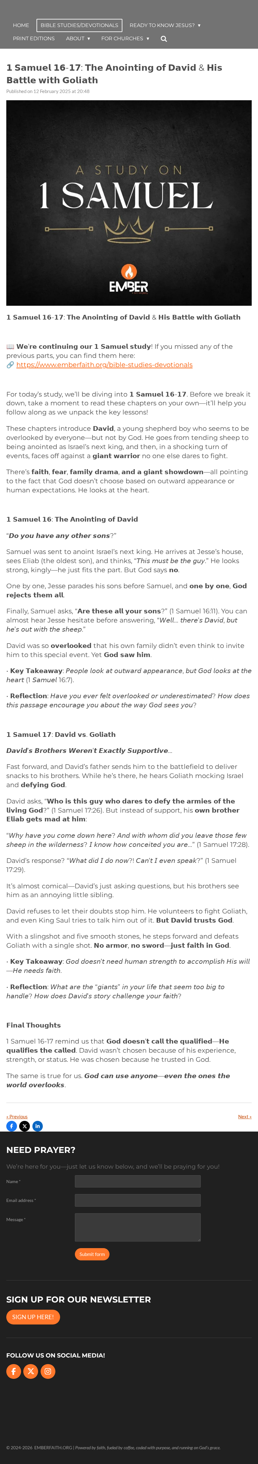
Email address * (21, 1200)
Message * (16, 1219)
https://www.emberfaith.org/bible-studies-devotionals (104, 365)
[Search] (163, 39)
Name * (13, 1181)
